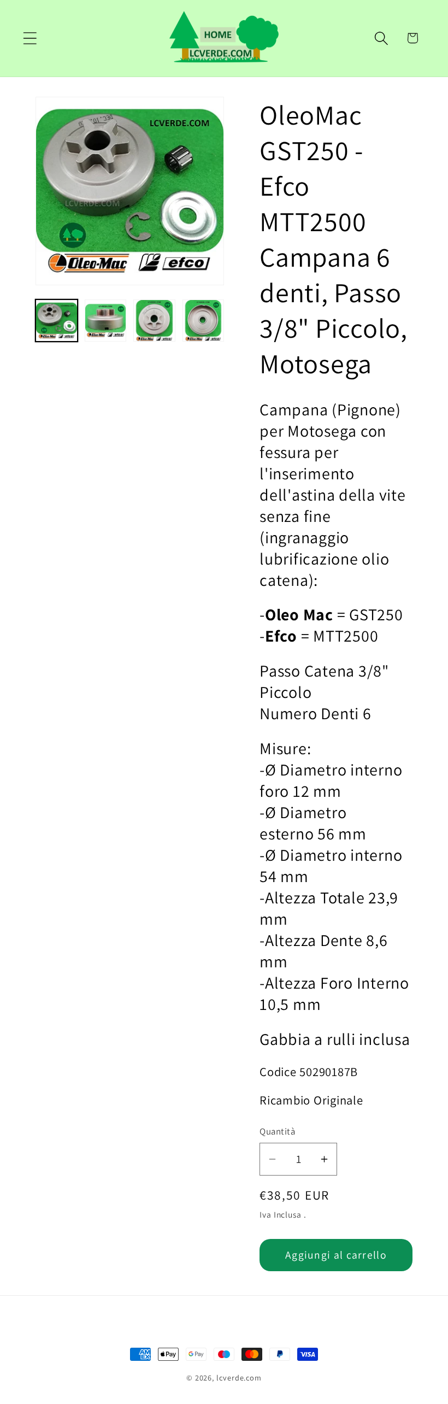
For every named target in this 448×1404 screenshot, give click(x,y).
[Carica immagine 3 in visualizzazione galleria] (154, 320)
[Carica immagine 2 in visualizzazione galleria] (106, 320)
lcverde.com (239, 1377)
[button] (29, 38)
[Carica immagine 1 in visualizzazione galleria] (57, 320)
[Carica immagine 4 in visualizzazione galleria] (203, 320)
